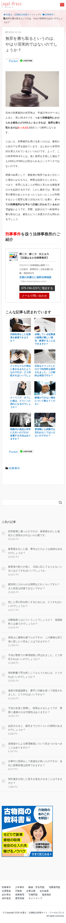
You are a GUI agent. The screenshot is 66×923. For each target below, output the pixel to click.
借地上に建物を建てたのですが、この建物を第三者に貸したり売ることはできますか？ (35, 639)
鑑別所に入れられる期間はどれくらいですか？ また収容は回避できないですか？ (35, 586)
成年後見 (6, 898)
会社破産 (44, 891)
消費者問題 (54, 887)
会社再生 (6, 894)
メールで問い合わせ (34, 295)
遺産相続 (46, 894)
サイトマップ (35, 898)
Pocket (13, 61)
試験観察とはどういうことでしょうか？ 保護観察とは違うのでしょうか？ (35, 621)
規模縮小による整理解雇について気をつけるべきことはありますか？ (35, 745)
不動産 (18, 891)
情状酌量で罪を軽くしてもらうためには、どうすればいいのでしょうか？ (35, 674)
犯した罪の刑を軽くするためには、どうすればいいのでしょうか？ (35, 604)
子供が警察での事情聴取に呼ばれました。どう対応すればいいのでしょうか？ (35, 657)
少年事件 (19, 887)
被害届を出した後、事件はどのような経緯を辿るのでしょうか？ (35, 551)
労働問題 (33, 894)
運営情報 (19, 898)
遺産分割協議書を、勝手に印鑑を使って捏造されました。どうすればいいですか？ (35, 692)
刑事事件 (14, 468)
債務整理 (19, 894)
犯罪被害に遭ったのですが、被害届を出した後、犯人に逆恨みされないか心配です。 (35, 533)
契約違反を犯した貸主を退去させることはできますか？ (35, 781)
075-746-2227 (37, 288)
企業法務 (30, 891)
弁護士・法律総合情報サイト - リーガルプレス (42, 912)
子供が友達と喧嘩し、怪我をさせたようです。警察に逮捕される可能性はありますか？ (35, 710)
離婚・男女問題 (37, 887)
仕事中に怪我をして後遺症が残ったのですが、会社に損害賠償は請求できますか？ (35, 763)
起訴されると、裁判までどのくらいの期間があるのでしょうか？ (35, 727)
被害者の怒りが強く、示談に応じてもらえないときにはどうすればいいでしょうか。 (35, 568)
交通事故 (6, 891)
